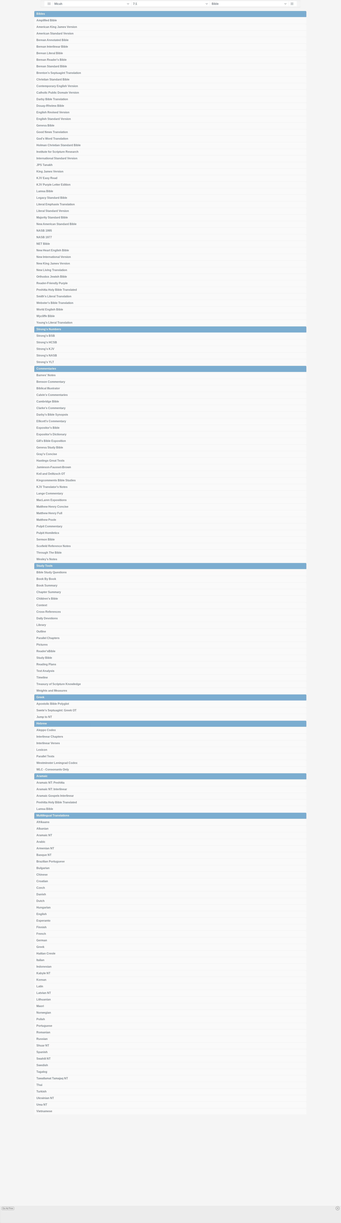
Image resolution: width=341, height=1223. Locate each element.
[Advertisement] (170, 1170)
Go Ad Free (7, 1208)
